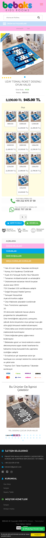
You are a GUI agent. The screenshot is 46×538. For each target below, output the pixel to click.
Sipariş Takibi (9, 492)
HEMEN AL (33, 223)
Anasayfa (19, 28)
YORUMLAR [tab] (11, 251)
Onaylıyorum (37, 535)
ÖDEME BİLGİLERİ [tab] (14, 246)
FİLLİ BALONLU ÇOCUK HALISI (28, 430)
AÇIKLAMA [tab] (11, 241)
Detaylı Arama (9, 509)
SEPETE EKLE (16, 223)
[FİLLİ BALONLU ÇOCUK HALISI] (28, 411)
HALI (28, 28)
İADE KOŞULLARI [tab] (13, 256)
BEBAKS (25, 92)
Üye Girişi (7, 484)
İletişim (6, 488)
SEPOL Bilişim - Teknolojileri (33, 521)
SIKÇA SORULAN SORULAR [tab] (18, 261)
